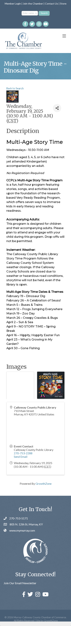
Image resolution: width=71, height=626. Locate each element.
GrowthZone (44, 483)
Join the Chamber (33, 3)
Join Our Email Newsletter (20, 583)
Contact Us (51, 3)
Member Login (13, 3)
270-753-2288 (23, 453)
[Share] (57, 108)
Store (63, 3)
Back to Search (15, 88)
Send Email (20, 456)
